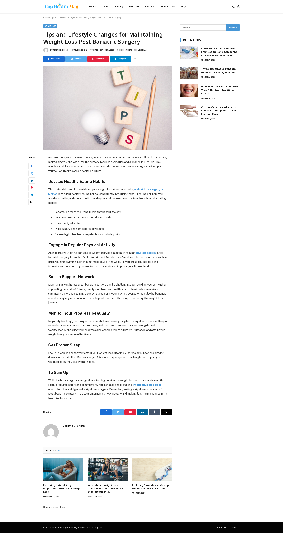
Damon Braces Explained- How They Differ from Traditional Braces (219, 90)
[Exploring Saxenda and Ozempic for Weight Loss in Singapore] (152, 469)
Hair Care (134, 6)
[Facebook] (31, 166)
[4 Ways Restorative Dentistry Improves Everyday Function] (189, 73)
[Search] (233, 6)
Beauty (119, 6)
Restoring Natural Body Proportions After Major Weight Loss (62, 488)
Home (46, 17)
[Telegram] (31, 195)
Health (92, 6)
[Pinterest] (31, 188)
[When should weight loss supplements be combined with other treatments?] (108, 469)
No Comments (125, 50)
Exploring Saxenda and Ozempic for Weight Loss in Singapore (151, 486)
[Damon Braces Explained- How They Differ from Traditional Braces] (189, 90)
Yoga (183, 6)
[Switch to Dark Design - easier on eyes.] (238, 6)
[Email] (31, 202)
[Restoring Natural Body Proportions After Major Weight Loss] (63, 469)
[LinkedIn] (31, 180)
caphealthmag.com (93, 527)
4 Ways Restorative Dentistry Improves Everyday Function (218, 70)
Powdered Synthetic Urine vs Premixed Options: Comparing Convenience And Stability (219, 52)
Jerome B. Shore (60, 50)
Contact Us (221, 527)
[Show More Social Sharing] (135, 59)
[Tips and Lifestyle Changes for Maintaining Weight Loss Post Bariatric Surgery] (107, 108)
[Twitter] (31, 173)
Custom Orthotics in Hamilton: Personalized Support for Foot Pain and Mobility (219, 110)
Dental (105, 6)
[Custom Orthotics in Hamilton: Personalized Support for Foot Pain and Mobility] (189, 111)
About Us (235, 527)
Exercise (150, 6)
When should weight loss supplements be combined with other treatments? (106, 488)
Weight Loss (168, 6)
